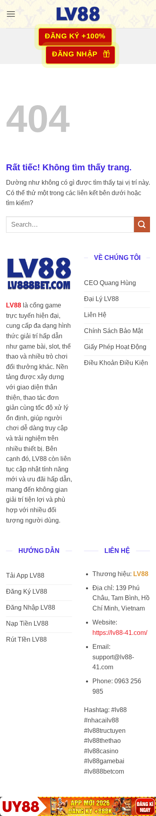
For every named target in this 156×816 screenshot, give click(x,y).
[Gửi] (142, 224)
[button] (11, 14)
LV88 (13, 305)
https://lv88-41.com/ (119, 632)
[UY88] (78, 806)
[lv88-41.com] (78, 14)
